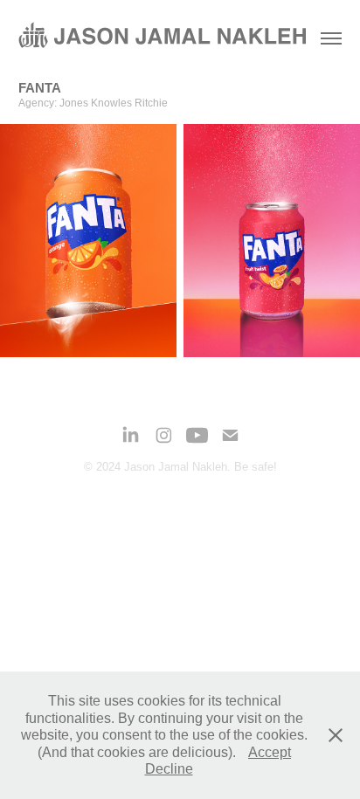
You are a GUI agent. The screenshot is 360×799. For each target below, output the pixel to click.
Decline (169, 768)
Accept (269, 752)
